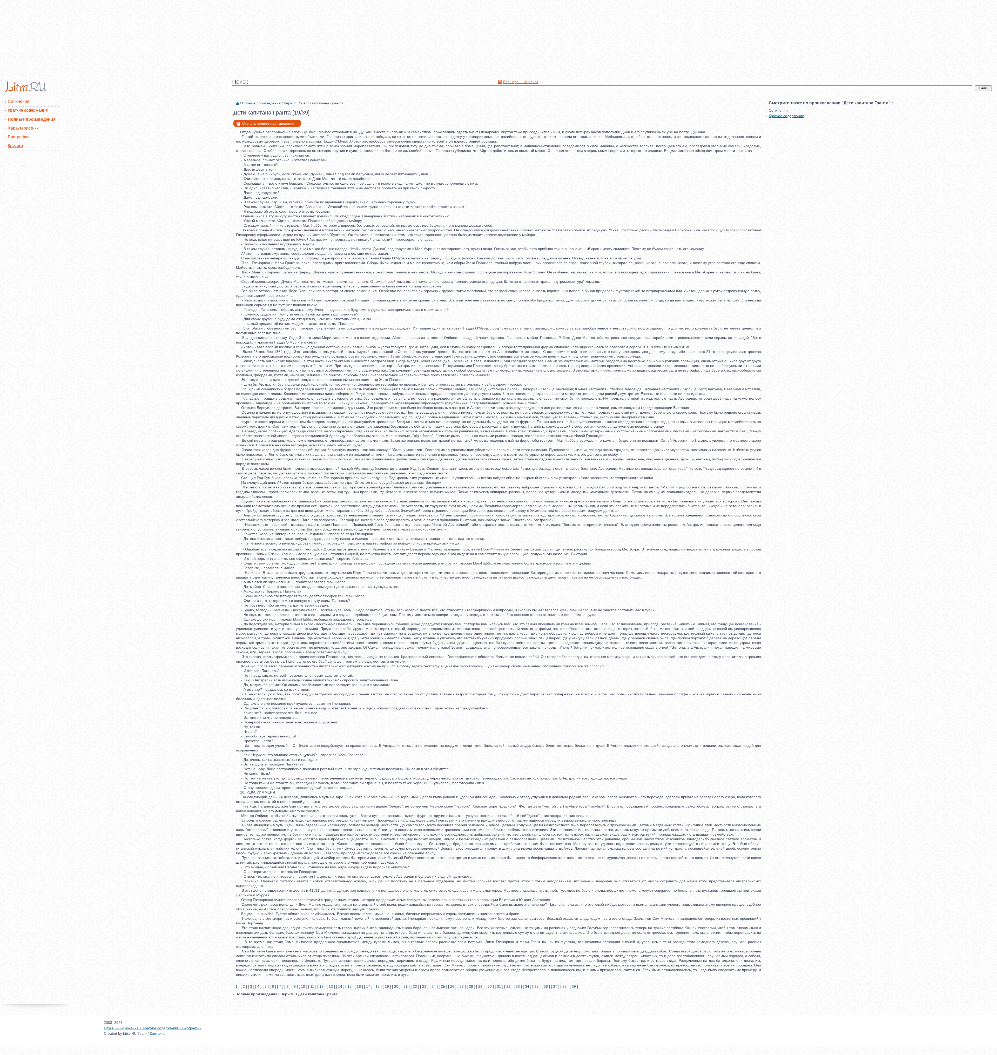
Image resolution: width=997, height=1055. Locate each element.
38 (564, 986)
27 (462, 986)
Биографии (19, 137)
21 (405, 986)
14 (340, 986)
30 (490, 986)
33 (518, 986)
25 (443, 986)
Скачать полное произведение (268, 123)
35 (536, 986)
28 (471, 986)
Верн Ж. (291, 103)
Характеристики (23, 128)
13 (331, 986)
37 (555, 986)
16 (359, 986)
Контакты (157, 1033)
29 (480, 986)
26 (452, 986)
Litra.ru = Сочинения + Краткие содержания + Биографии (152, 1028)
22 (415, 986)
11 (312, 986)
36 (546, 986)
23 (424, 986)
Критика (15, 146)
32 (508, 986)
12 (321, 986)
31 (499, 986)
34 (527, 986)
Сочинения (18, 101)
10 (303, 986)
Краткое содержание (786, 116)
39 (574, 986)
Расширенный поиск (520, 82)
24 (434, 986)
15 (349, 986)
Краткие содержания (28, 110)
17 (368, 986)
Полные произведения (32, 119)
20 (396, 986)
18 (377, 986)
